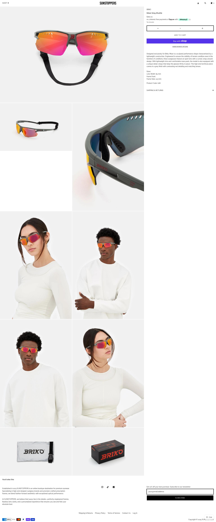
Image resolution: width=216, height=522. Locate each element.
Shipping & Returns (86, 513)
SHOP (4, 3)
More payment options (180, 46)
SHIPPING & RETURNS (155, 90)
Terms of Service (114, 513)
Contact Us (126, 513)
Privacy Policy (100, 513)
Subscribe (180, 498)
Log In (135, 513)
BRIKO (149, 9)
